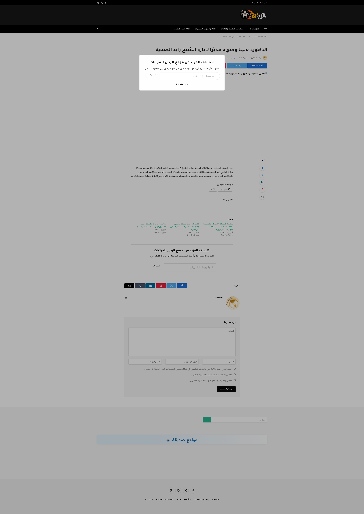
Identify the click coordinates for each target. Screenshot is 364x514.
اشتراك (153, 75)
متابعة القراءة (182, 84)
